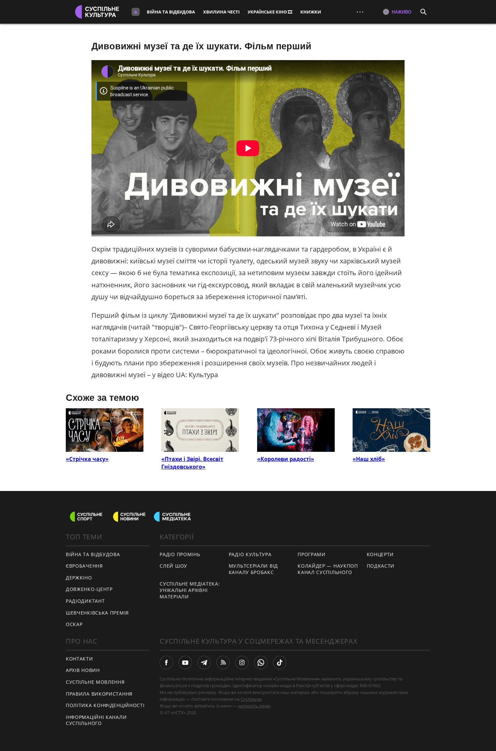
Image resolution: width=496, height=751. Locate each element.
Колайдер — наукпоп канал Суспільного (328, 569)
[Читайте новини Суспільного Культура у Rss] (223, 662)
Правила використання (99, 694)
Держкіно (79, 577)
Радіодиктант (85, 601)
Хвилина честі (221, 12)
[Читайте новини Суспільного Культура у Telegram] (204, 662)
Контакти (79, 658)
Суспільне (251, 699)
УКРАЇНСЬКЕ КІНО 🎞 (270, 12)
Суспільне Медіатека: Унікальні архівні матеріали (190, 589)
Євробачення (84, 566)
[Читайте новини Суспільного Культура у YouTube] (185, 662)
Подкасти (381, 566)
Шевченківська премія (97, 613)
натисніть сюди (254, 706)
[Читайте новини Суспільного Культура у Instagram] (242, 662)
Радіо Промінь (180, 554)
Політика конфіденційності (105, 705)
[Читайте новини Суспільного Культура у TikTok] (279, 662)
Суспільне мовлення (95, 682)
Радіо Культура (250, 554)
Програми (312, 554)
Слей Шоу (173, 566)
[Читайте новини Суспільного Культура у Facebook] (166, 662)
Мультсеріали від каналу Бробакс (253, 569)
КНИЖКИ (310, 12)
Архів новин (83, 670)
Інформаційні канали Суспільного (96, 720)
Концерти (380, 554)
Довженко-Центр (89, 589)
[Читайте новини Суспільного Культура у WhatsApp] (261, 662)
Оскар (74, 624)
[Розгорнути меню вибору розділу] (136, 12)
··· (360, 11)
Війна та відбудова (171, 12)
